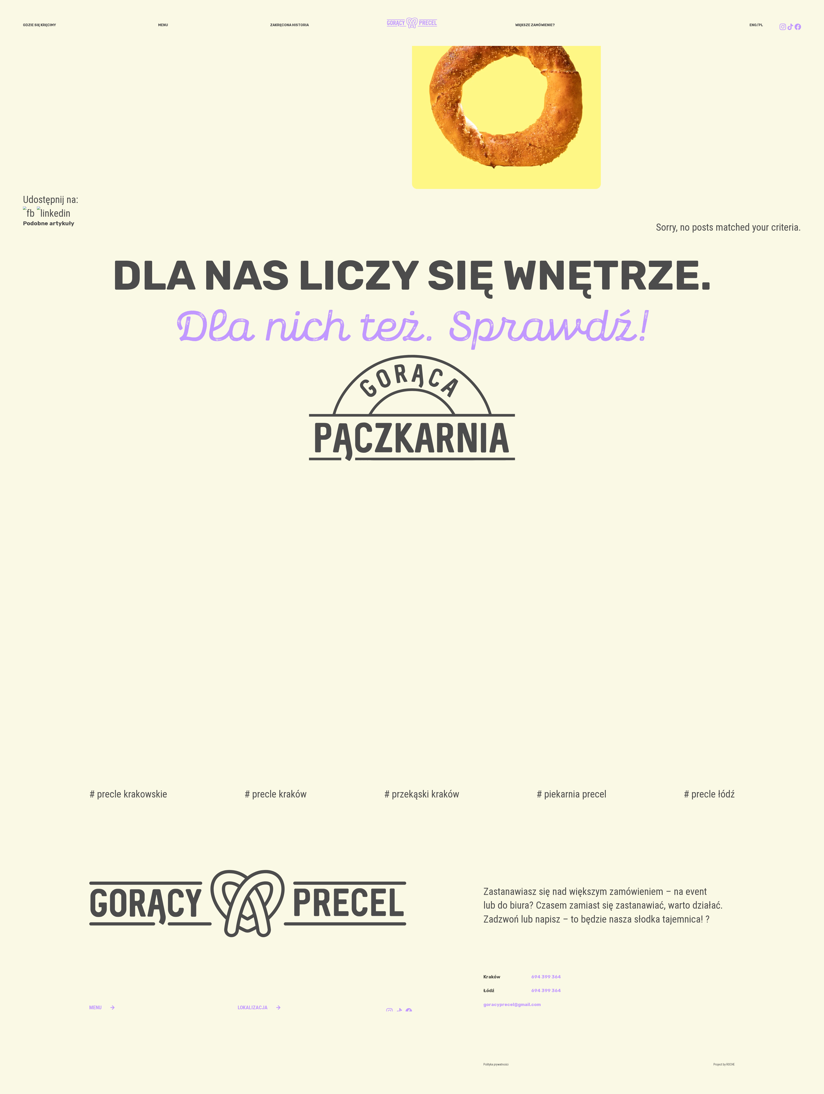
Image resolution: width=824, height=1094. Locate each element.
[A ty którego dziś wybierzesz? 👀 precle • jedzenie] (167, 622)
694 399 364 (546, 976)
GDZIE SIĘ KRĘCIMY (39, 25)
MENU (163, 25)
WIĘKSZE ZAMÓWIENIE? (535, 25)
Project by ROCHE (724, 1064)
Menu (95, 1008)
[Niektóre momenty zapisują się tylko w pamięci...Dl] (330, 622)
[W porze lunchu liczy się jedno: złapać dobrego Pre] (656, 622)
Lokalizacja (253, 1008)
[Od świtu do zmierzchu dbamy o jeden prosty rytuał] (493, 622)
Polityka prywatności (496, 1064)
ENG (753, 25)
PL (761, 25)
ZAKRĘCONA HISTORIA (289, 25)
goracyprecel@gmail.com (512, 1004)
